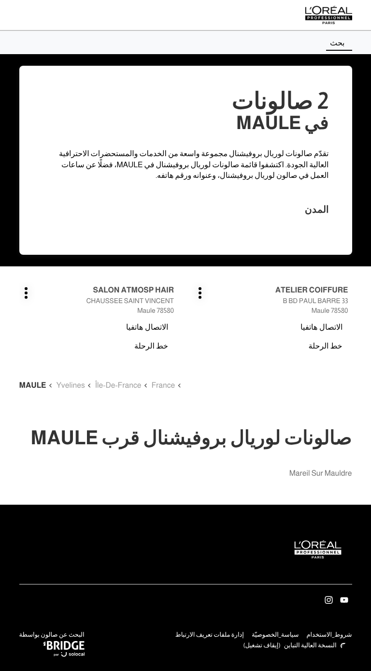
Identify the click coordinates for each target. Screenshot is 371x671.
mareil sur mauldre (320, 473)
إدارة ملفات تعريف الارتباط (209, 635)
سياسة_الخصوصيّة (275, 636)
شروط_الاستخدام (329, 636)
